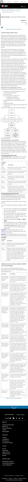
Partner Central (6, 453)
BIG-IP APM (18, 9)
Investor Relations (7, 428)
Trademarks (4, 478)
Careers (4, 430)
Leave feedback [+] (7, 465)
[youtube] (18, 418)
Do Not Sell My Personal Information (14, 480)
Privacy (15, 478)
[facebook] (15, 418)
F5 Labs (4, 455)
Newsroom (5, 426)
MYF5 (3, 3)
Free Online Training (7, 442)
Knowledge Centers (11, 9)
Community (16, 1)
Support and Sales (14, 415)
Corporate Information (8, 424)
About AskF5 (5, 431)
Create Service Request (8, 463)
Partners (23, 1)
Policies (10, 478)
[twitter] (9, 418)
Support (9, 1)
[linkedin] (12, 418)
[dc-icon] (21, 418)
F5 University (5, 441)
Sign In (24, 6)
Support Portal (6, 452)
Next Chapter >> (18, 29)
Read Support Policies (7, 461)
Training (4, 437)
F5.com (4, 1)
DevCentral (5, 450)
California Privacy (22, 478)
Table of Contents (10, 29)
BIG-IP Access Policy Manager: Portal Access (11, 10)
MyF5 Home (3, 9)
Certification (5, 439)
